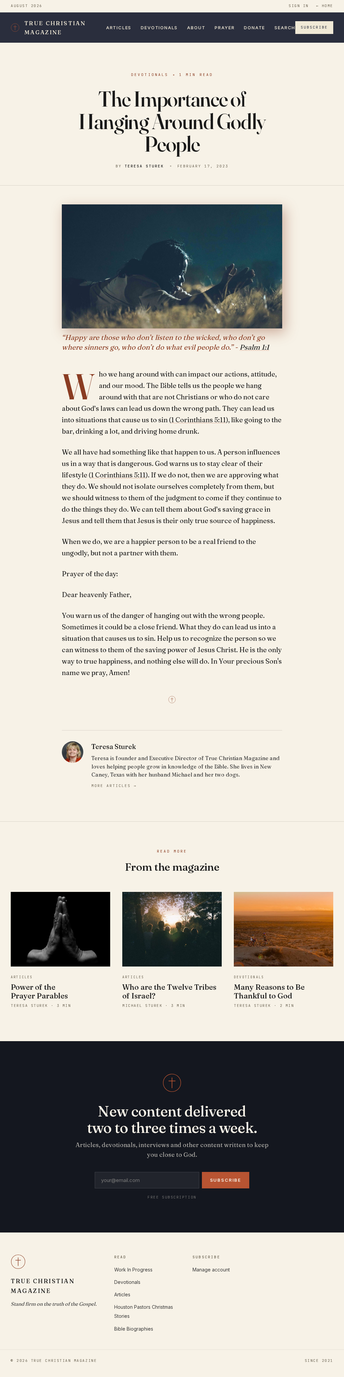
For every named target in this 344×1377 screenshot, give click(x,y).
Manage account (211, 1269)
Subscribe (314, 27)
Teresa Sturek (144, 166)
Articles (119, 27)
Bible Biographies (133, 1329)
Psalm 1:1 (254, 347)
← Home (324, 5)
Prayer (224, 27)
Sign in (299, 5)
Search (284, 27)
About (196, 27)
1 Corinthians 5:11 (198, 420)
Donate (254, 27)
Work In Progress (133, 1269)
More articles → (114, 785)
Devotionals (159, 27)
